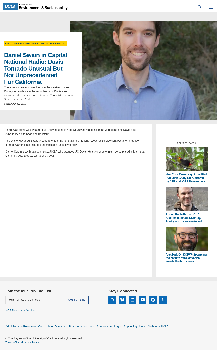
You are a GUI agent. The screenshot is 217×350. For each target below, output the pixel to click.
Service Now (104, 326)
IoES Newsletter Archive (20, 310)
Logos (118, 326)
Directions (61, 326)
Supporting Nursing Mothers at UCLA (146, 326)
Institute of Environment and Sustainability (35, 43)
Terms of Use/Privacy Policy (22, 342)
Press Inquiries (78, 326)
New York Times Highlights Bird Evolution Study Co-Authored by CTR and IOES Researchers (186, 178)
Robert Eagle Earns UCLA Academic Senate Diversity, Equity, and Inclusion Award (184, 218)
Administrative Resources (20, 326)
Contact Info (45, 326)
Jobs (92, 326)
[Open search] (199, 7)
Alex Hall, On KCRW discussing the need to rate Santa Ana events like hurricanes (186, 258)
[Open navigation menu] (211, 7)
